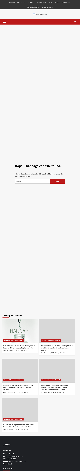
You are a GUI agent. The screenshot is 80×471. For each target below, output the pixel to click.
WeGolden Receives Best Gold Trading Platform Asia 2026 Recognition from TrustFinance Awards (57, 348)
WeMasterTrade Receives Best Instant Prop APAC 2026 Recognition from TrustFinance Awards (18, 387)
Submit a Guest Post (33, 7)
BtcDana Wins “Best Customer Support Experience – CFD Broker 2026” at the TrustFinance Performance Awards (54, 387)
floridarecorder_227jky (11, 351)
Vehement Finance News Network (13, 340)
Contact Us (20, 2)
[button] (4, 21)
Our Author (30, 2)
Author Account (47, 7)
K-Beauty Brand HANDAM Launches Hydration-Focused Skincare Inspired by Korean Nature (19, 347)
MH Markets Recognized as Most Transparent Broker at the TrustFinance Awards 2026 (18, 426)
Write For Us (66, 2)
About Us (12, 2)
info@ (10, 464)
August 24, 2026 (23, 351)
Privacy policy (41, 2)
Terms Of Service (53, 2)
